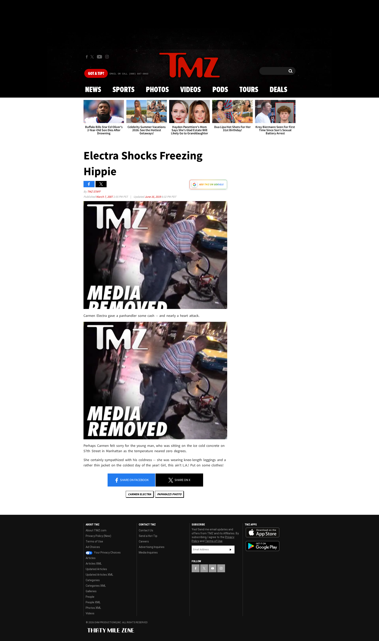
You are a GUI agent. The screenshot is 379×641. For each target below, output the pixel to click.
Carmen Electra (139, 494)
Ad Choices (93, 547)
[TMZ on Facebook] (86, 57)
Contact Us (146, 530)
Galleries (91, 591)
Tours (248, 90)
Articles (91, 558)
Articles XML (94, 563)
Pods (220, 90)
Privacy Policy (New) (98, 535)
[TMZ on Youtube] (99, 57)
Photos (157, 90)
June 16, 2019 (153, 197)
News (93, 90)
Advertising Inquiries (151, 547)
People (90, 596)
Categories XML (96, 585)
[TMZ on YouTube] (213, 568)
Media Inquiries (148, 552)
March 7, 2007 (104, 197)
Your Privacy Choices (107, 552)
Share (134, 480)
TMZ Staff (93, 191)
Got (96, 73)
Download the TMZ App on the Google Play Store (262, 546)
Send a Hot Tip (148, 535)
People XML (93, 602)
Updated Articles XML (99, 574)
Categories (93, 580)
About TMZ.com (96, 530)
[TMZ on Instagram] (107, 57)
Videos (190, 90)
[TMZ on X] (92, 57)
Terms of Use (94, 541)
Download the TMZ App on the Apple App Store (262, 532)
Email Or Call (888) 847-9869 (129, 73)
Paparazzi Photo (169, 494)
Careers (144, 541)
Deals (278, 90)
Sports (123, 90)
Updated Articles (96, 569)
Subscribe (231, 549)
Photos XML (93, 607)
